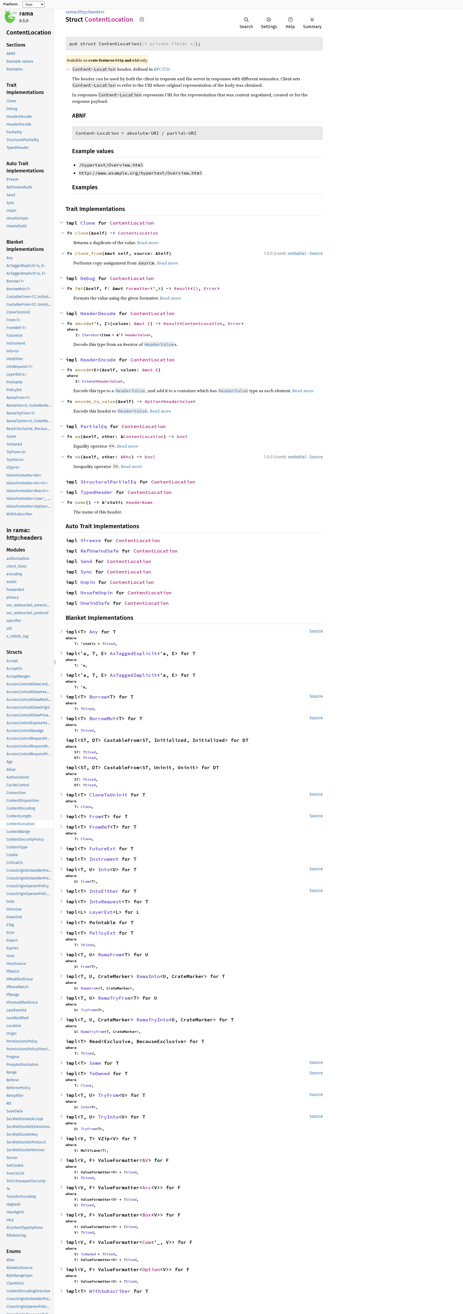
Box (146, 1215)
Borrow (98, 697)
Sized (109, 643)
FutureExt (102, 848)
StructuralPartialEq (108, 482)
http (82, 11)
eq (77, 436)
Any (93, 632)
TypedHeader (96, 492)
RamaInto (148, 976)
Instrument (104, 859)
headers (96, 11)
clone (81, 233)
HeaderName (139, 502)
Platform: (10, 4)
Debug (87, 278)
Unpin (87, 582)
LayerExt (101, 912)
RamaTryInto (152, 1020)
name (80, 502)
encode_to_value (95, 401)
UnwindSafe (95, 603)
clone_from (88, 253)
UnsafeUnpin (96, 593)
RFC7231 (162, 69)
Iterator (90, 335)
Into (104, 869)
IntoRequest (105, 901)
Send (86, 561)
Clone (87, 223)
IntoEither (104, 891)
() (195, 288)
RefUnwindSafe (99, 551)
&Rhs (126, 456)
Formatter (138, 288)
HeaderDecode (98, 313)
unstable (296, 253)
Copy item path (141, 19)
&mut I (142, 323)
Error (210, 288)
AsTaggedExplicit (133, 653)
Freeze (92, 540)
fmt (79, 288)
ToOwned (99, 1073)
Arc (146, 1187)
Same (95, 1063)
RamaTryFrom (114, 998)
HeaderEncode (98, 360)
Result (182, 288)
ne (77, 456)
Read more (147, 243)
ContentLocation (132, 223)
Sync (86, 572)
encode (83, 369)
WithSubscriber (109, 1291)
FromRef (99, 827)
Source (316, 253)
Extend (88, 381)
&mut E (150, 369)
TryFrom (88, 1009)
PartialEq (93, 426)
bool (182, 436)
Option (153, 401)
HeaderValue (136, 335)
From (95, 816)
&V (145, 1160)
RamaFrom (110, 954)
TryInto (108, 1117)
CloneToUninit (108, 795)
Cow (146, 1242)
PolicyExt (102, 933)
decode (83, 323)
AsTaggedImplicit (133, 675)
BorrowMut (102, 718)
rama (26, 13)
